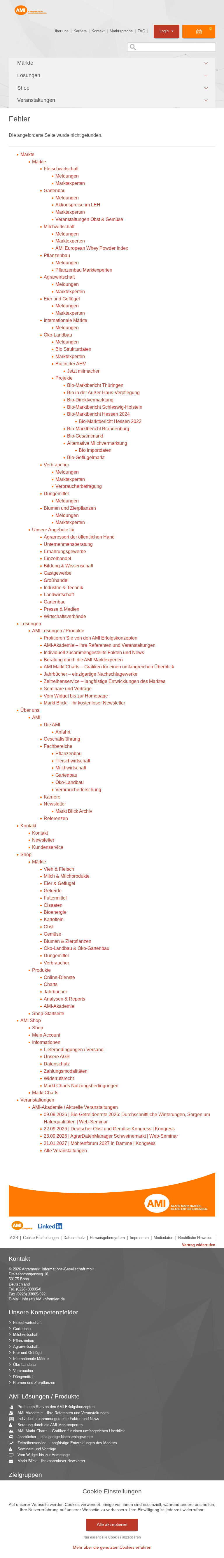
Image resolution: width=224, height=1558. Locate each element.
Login (165, 31)
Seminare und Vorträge (37, 1449)
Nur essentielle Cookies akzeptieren (112, 1537)
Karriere (80, 31)
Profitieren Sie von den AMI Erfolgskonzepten (56, 1407)
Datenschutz (74, 1237)
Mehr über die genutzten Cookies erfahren (112, 1547)
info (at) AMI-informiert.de (43, 1299)
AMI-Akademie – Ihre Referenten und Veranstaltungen (63, 1413)
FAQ (141, 31)
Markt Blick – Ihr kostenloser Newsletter (51, 1461)
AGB (14, 1237)
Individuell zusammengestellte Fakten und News (58, 1419)
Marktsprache (121, 31)
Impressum (139, 1237)
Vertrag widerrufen (198, 1245)
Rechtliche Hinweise (195, 1237)
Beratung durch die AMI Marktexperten (50, 1425)
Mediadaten (163, 1237)
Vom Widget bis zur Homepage (44, 1455)
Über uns (61, 31)
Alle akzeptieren (112, 1524)
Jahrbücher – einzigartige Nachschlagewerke (55, 1437)
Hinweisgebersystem (107, 1237)
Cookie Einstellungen (41, 1237)
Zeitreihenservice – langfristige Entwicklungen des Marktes (67, 1443)
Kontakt (98, 31)
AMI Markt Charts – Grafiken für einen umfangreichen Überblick (71, 1431)
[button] (112, 63)
